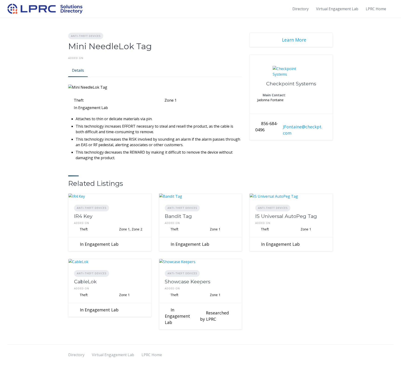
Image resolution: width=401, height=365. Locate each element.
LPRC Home (376, 8)
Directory (300, 8)
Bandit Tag (178, 216)
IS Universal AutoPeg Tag (286, 216)
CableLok (85, 281)
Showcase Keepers (187, 281)
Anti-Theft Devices (85, 36)
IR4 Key (83, 216)
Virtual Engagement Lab (337, 8)
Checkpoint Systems (291, 84)
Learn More (294, 40)
